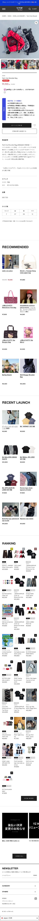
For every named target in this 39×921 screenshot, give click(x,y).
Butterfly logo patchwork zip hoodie (10, 519)
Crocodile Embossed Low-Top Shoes (7, 708)
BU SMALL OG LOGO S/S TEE (27, 458)
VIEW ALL (19, 856)
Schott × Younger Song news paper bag (28, 272)
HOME (4, 16)
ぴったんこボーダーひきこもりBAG (10, 427)
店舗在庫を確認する (19, 131)
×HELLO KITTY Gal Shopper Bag (8, 341)
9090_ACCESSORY (19, 16)
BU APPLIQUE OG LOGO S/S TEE (8, 489)
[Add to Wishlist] (34, 125)
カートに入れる (16, 125)
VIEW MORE (29, 798)
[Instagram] (36, 898)
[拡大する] (36, 22)
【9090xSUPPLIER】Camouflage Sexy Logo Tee (19, 708)
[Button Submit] (35, 876)
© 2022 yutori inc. (8, 911)
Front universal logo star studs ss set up (19, 763)
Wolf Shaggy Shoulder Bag (27, 376)
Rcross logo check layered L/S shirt (26, 489)
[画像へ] (4, 64)
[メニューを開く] (3, 9)
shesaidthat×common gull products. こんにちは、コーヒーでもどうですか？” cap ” (28, 308)
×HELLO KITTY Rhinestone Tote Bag (9, 306)
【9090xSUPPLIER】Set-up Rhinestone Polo (19, 595)
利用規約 (4, 898)
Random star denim (26, 518)
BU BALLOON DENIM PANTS (9, 458)
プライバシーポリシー (7, 901)
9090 (9, 16)
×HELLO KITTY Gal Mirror (26, 341)
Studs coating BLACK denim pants (18, 680)
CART (34, 9)
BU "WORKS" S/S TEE (27, 426)
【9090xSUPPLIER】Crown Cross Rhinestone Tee (31, 567)
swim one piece (7, 271)
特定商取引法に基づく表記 (8, 903)
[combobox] (19, 918)
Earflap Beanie (7, 375)
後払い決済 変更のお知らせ (11, 841)
